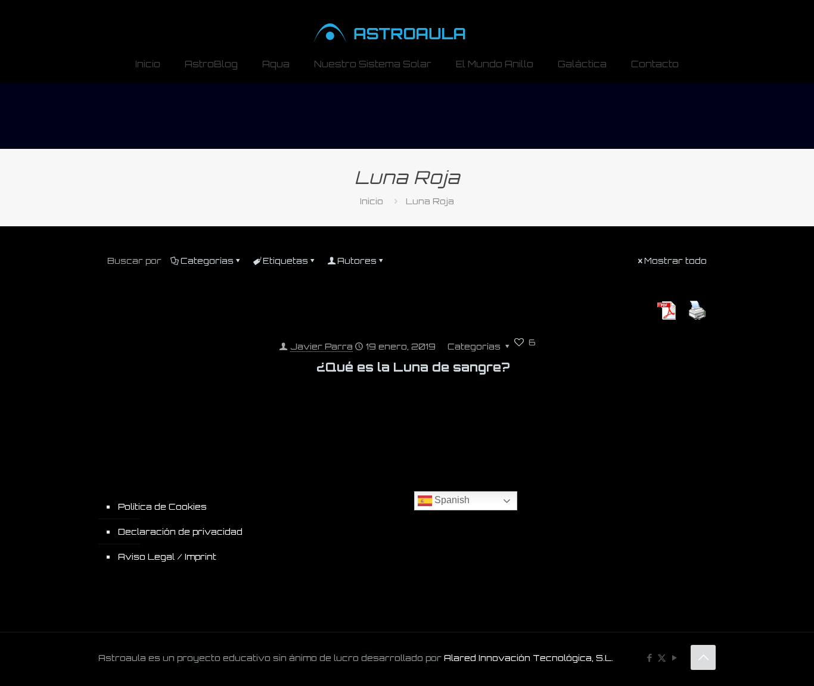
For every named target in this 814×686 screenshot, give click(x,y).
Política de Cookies (162, 506)
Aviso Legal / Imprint (167, 556)
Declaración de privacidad (180, 531)
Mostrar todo (675, 260)
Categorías (207, 260)
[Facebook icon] (649, 657)
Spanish (451, 500)
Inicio (371, 201)
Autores (357, 260)
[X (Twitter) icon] (661, 657)
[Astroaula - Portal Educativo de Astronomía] (407, 23)
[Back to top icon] (703, 657)
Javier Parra (321, 346)
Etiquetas (285, 260)
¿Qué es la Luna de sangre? (413, 367)
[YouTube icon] (674, 657)
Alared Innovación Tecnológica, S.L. (528, 658)
